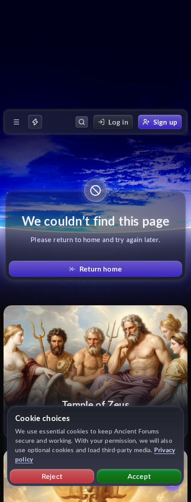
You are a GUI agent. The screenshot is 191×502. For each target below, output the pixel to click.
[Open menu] (16, 122)
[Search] (82, 122)
